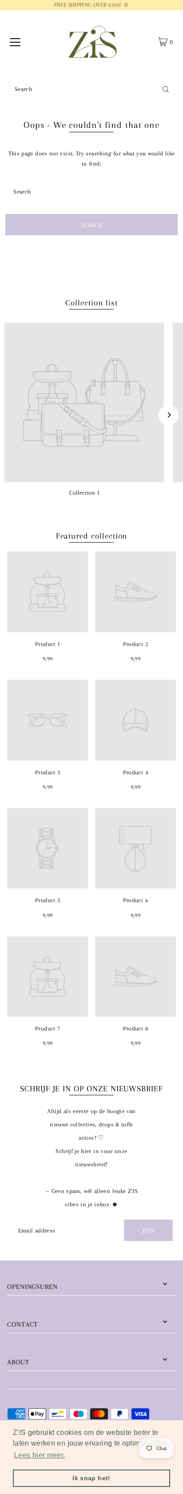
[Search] (165, 88)
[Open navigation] (15, 42)
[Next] (169, 415)
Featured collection (91, 535)
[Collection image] (84, 402)
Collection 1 (84, 492)
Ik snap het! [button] (91, 1478)
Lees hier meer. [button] (39, 1455)
